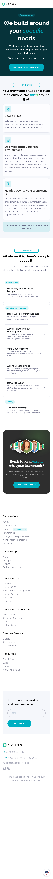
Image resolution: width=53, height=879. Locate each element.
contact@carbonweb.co (17, 763)
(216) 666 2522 (13, 752)
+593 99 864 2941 (19, 757)
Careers (6, 529)
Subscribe (19, 723)
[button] (26, 293)
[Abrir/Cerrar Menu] (50, 4)
